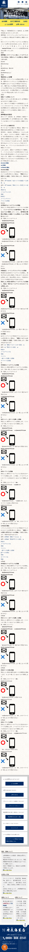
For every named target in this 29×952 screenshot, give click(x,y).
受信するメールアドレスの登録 (6, 192)
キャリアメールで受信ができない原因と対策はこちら (14, 840)
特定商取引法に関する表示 (8, 943)
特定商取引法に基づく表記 (14, 816)
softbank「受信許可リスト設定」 (13, 539)
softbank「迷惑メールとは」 (12, 537)
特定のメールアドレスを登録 (6, 352)
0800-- (16, 938)
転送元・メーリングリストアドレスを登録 (6, 199)
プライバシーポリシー (14, 805)
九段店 (25, 21)
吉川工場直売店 (15, 21)
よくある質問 (9, 24)
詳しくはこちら (7, 870)
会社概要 (4, 21)
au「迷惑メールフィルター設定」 (14, 345)
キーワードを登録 (6, 360)
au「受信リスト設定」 (11, 347)
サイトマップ (14, 828)
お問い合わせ (20, 24)
